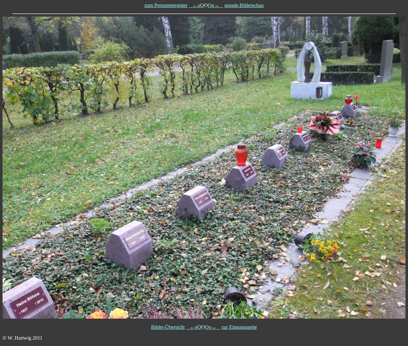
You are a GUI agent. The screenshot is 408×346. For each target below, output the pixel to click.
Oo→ (215, 5)
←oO (196, 5)
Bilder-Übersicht (168, 327)
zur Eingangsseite (239, 327)
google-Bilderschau (244, 5)
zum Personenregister (165, 5)
